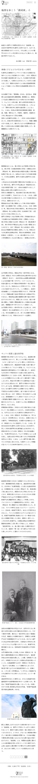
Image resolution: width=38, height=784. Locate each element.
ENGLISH (29, 2)
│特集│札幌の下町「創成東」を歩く (19, 766)
